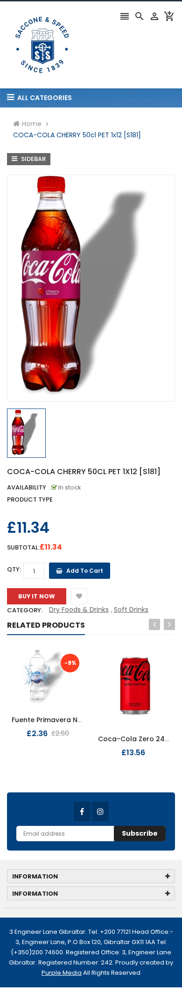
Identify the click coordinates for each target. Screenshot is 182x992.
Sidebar (33, 158)
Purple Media (62, 972)
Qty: (14, 569)
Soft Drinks (131, 609)
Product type (30, 499)
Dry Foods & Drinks (79, 609)
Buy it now (36, 596)
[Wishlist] (79, 596)
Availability (26, 487)
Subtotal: (23, 547)
